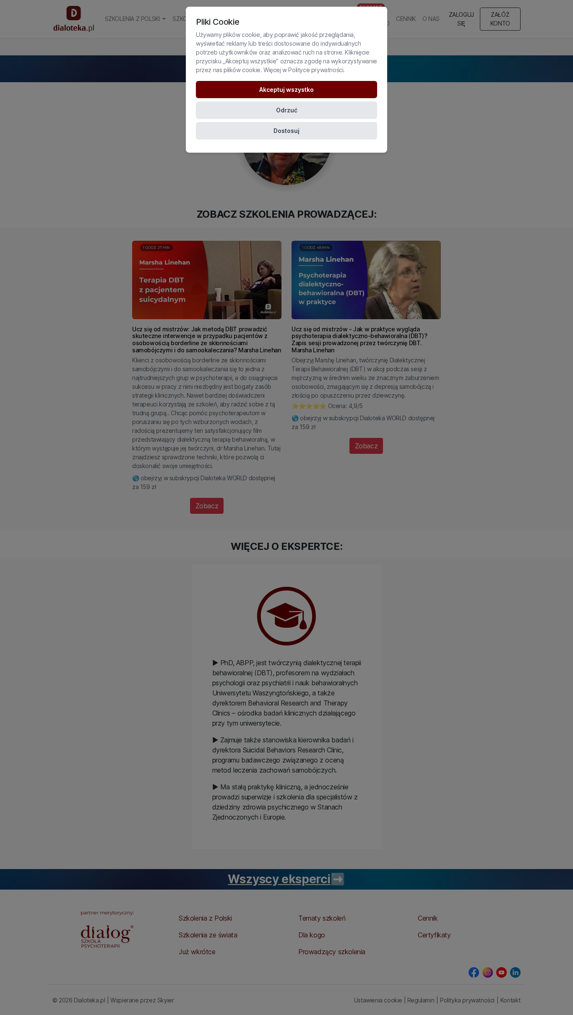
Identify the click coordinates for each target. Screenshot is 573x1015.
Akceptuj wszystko (286, 89)
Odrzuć (286, 110)
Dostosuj (286, 130)
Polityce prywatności (315, 69)
